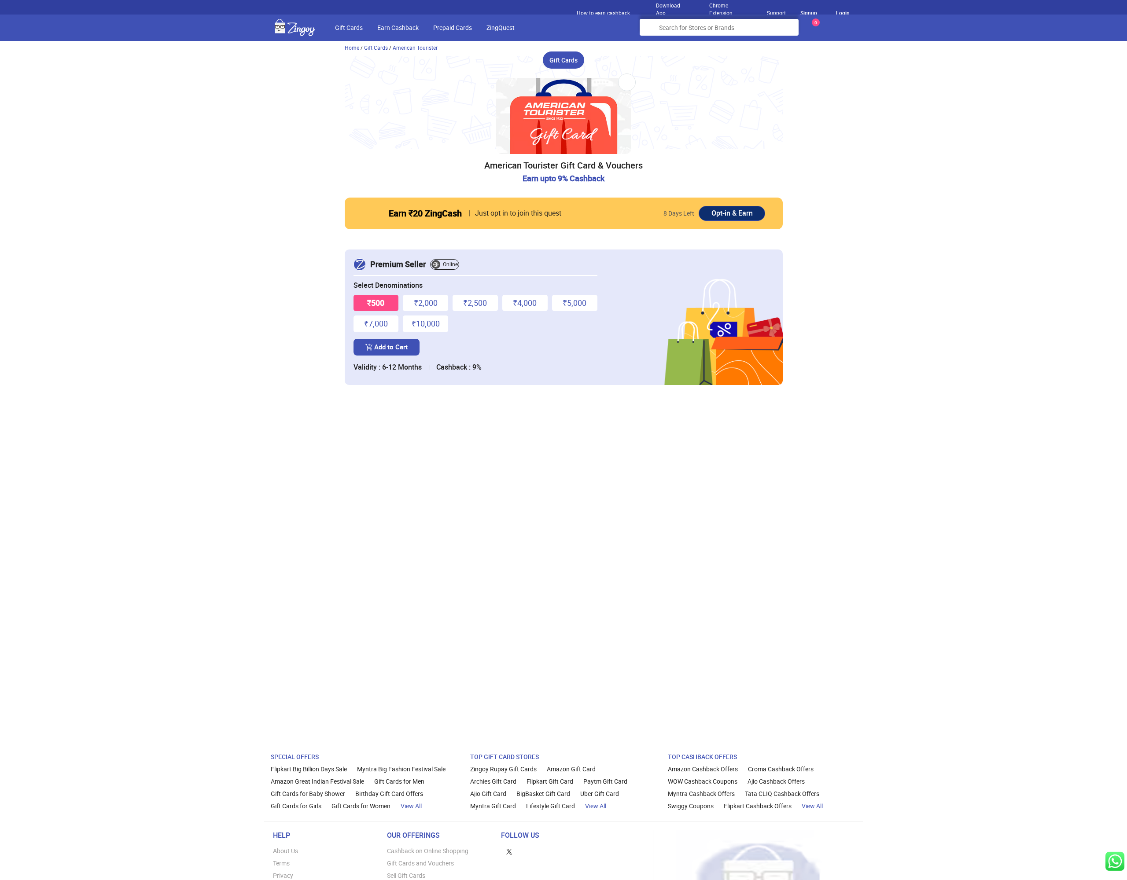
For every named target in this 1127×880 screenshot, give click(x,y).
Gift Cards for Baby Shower (308, 793)
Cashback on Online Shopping (427, 851)
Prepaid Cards (452, 27)
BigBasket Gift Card (543, 793)
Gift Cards (349, 27)
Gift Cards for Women (360, 806)
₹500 (375, 302)
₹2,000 (426, 302)
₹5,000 (574, 302)
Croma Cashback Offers (781, 769)
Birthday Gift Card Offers (389, 793)
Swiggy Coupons (691, 806)
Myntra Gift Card (493, 806)
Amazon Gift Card (571, 769)
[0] (814, 30)
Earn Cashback (398, 27)
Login (843, 12)
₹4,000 (525, 302)
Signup (808, 12)
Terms (281, 863)
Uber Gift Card (599, 793)
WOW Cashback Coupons (702, 781)
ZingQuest (500, 27)
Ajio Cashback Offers (776, 781)
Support (776, 12)
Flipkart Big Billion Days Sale (309, 769)
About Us (285, 851)
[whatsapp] (1115, 861)
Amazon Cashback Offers (703, 769)
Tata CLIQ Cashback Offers (782, 793)
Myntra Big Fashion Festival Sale (401, 769)
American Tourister (415, 47)
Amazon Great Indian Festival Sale (317, 781)
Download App (668, 7)
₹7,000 (376, 323)
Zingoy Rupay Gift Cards (503, 769)
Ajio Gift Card (488, 793)
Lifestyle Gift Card (550, 806)
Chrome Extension (721, 7)
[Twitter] (509, 851)
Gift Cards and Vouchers (420, 863)
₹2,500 (475, 302)
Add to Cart (391, 346)
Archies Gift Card (493, 781)
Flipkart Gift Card (550, 781)
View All (411, 806)
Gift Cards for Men (399, 781)
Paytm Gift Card (605, 781)
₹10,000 (426, 323)
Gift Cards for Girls (296, 806)
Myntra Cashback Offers (701, 793)
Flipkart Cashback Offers (758, 806)
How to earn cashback (604, 12)
